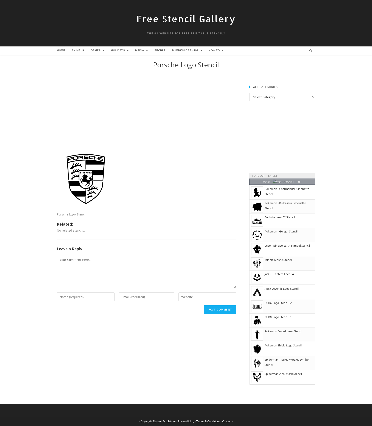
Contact (226, 421)
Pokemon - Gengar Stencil (281, 231)
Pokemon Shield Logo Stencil (283, 345)
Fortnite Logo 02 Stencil (280, 217)
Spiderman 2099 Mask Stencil (283, 374)
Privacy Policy (186, 421)
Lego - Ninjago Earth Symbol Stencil (287, 246)
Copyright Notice (151, 421)
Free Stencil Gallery (186, 19)
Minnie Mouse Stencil (278, 260)
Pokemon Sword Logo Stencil (283, 331)
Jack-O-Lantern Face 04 (279, 274)
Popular (258, 176)
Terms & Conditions (208, 421)
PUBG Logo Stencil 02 (278, 303)
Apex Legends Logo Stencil (282, 289)
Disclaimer (169, 421)
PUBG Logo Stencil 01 (278, 317)
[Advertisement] (146, 117)
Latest (272, 176)
